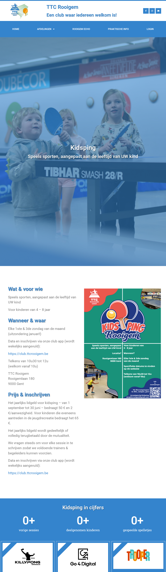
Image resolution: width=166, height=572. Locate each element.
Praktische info (118, 29)
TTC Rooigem (62, 7)
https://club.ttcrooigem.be (28, 354)
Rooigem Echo (81, 29)
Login (150, 29)
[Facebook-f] (146, 11)
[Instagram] (152, 11)
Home (15, 29)
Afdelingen (44, 29)
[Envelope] (158, 11)
